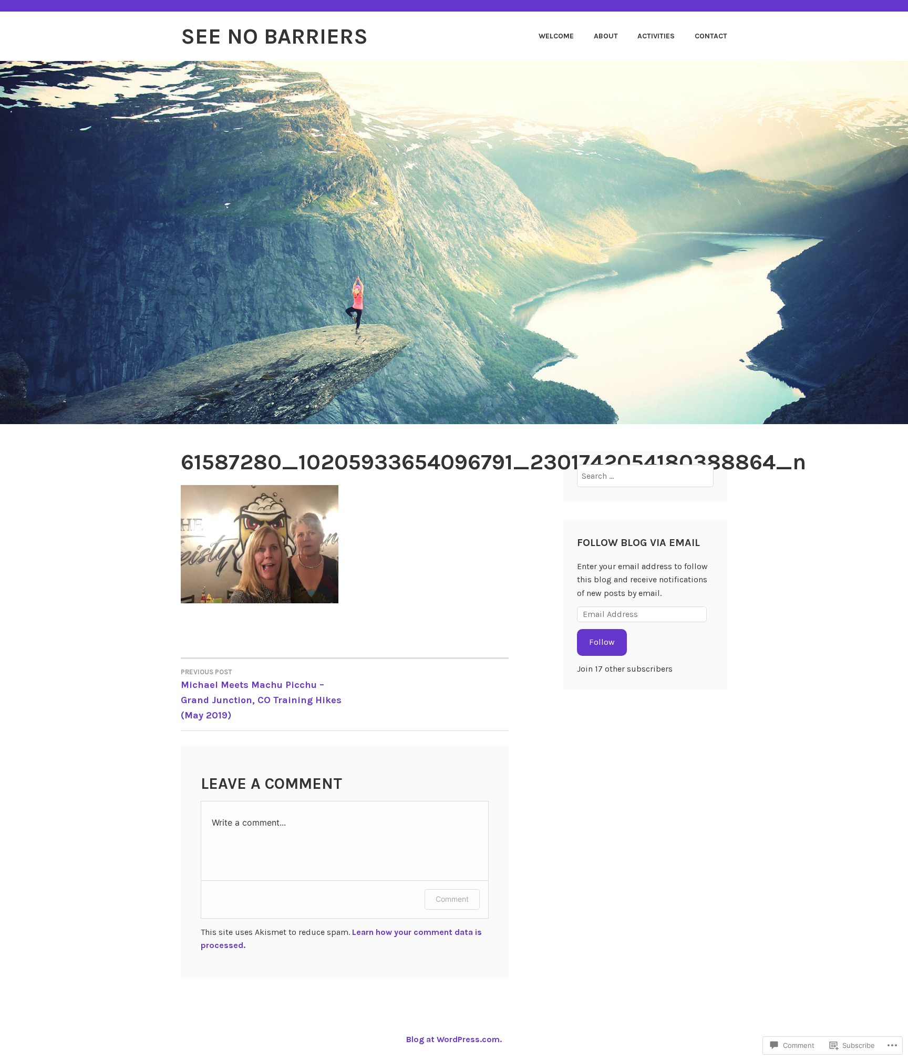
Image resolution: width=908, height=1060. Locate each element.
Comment (452, 898)
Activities (656, 36)
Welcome (556, 36)
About (606, 36)
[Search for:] (645, 476)
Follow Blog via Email (638, 543)
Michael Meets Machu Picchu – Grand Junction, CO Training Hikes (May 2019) (261, 694)
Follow (602, 642)
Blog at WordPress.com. (454, 1039)
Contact (711, 36)
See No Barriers (274, 36)
